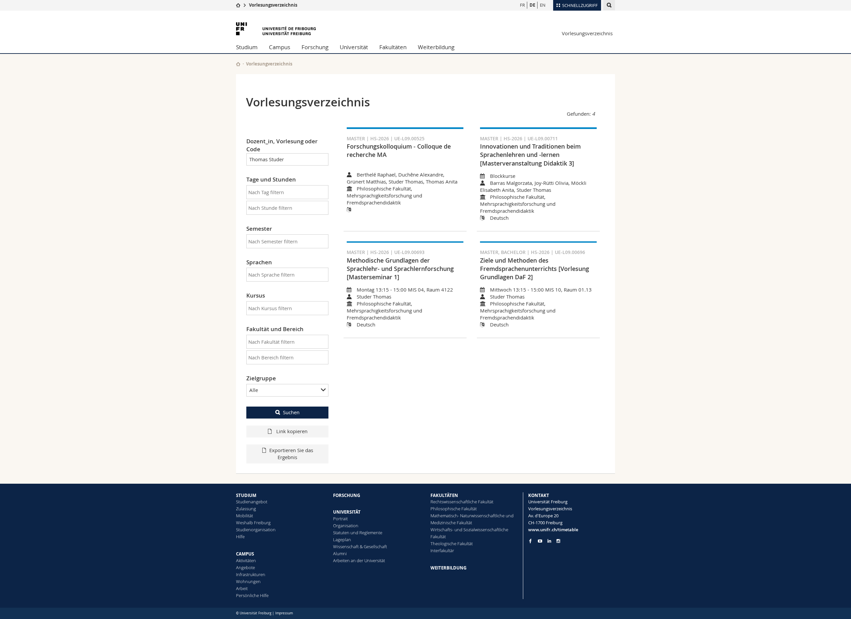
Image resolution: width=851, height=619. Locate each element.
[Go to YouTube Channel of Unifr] (540, 541)
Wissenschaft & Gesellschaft (360, 547)
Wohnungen (248, 581)
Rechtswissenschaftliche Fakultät (461, 502)
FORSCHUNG (346, 495)
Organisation (345, 526)
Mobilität (244, 516)
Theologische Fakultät (451, 544)
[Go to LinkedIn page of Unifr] (549, 541)
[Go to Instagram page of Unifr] (558, 541)
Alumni (340, 554)
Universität (354, 47)
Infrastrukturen (250, 574)
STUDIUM (246, 495)
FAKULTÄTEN (444, 495)
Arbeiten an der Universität (359, 560)
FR (522, 5)
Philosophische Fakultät (453, 509)
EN (543, 5)
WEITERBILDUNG (448, 568)
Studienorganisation (256, 530)
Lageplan (342, 540)
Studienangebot (251, 502)
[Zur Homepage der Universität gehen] (276, 28)
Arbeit (242, 588)
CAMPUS (245, 554)
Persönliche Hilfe (252, 595)
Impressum (284, 613)
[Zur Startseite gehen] (238, 5)
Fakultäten (393, 47)
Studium (247, 47)
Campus (279, 47)
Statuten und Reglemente (357, 533)
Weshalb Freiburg (253, 523)
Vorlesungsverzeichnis (273, 5)
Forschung (315, 47)
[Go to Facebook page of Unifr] (530, 541)
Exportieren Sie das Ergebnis (291, 453)
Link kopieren (291, 431)
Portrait (340, 519)
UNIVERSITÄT (347, 512)
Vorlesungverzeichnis (269, 64)
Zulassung (246, 509)
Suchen (291, 412)
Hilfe (240, 537)
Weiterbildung (436, 47)
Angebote (245, 567)
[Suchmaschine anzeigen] (609, 5)
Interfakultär (442, 551)
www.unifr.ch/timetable (553, 530)
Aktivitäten (246, 560)
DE (532, 5)
